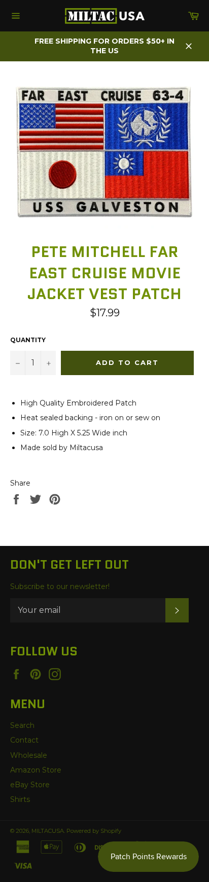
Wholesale (28, 755)
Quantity (28, 340)
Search (22, 725)
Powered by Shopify (93, 830)
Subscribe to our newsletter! (60, 586)
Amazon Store (35, 770)
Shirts (20, 799)
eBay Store (30, 784)
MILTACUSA (47, 830)
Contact (24, 740)
